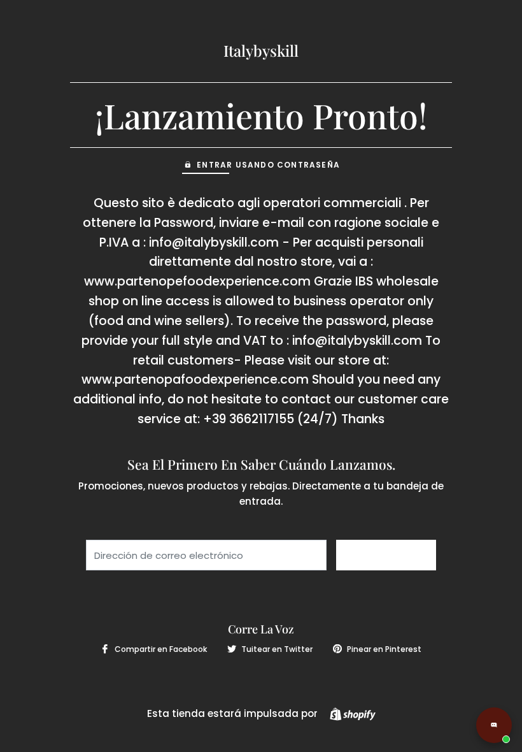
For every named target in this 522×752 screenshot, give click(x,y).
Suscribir (386, 555)
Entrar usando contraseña (268, 164)
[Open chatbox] (494, 725)
